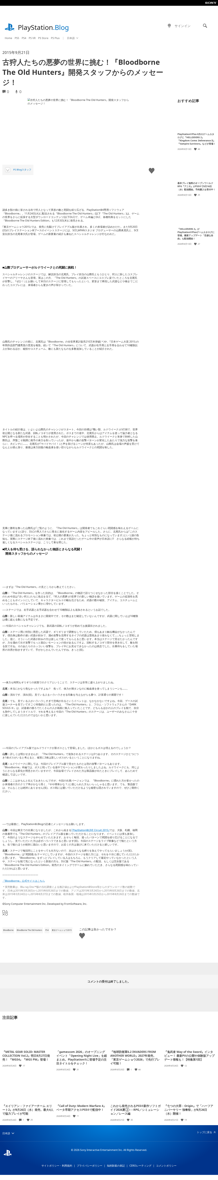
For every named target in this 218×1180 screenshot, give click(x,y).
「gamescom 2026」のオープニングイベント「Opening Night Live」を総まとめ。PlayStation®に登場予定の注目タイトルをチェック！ (81, 1057)
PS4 (24, 38)
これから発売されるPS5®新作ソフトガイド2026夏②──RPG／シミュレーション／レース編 (135, 1109)
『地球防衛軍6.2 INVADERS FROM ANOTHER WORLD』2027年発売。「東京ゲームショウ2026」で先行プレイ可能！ (135, 1057)
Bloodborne (8, 930)
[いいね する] (195, 149)
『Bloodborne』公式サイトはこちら (23, 881)
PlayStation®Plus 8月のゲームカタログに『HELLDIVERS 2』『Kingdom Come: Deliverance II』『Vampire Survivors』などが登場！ (196, 139)
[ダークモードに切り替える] (169, 26)
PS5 (17, 38)
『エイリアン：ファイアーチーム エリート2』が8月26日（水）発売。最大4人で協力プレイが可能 (27, 1109)
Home (8, 38)
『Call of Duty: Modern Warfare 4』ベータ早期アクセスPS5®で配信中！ (81, 1108)
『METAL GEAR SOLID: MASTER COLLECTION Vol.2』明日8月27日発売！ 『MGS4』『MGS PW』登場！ (26, 1055)
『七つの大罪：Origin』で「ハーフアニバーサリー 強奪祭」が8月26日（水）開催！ (188, 1109)
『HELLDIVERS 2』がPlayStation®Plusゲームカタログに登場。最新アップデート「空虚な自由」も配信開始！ (195, 233)
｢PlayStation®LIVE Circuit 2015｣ (90, 830)
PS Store (43, 38)
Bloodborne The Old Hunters (29, 930)
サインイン (183, 26)
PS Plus (55, 38)
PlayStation (43, 27)
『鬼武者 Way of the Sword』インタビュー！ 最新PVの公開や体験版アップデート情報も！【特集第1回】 (189, 1055)
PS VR (32, 38)
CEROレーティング (140, 1165)
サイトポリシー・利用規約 (56, 1165)
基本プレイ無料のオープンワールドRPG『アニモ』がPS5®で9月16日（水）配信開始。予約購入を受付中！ (196, 186)
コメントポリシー (166, 1165)
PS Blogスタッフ (22, 169)
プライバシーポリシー (89, 1165)
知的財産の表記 (116, 1165)
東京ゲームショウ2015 (62, 930)
